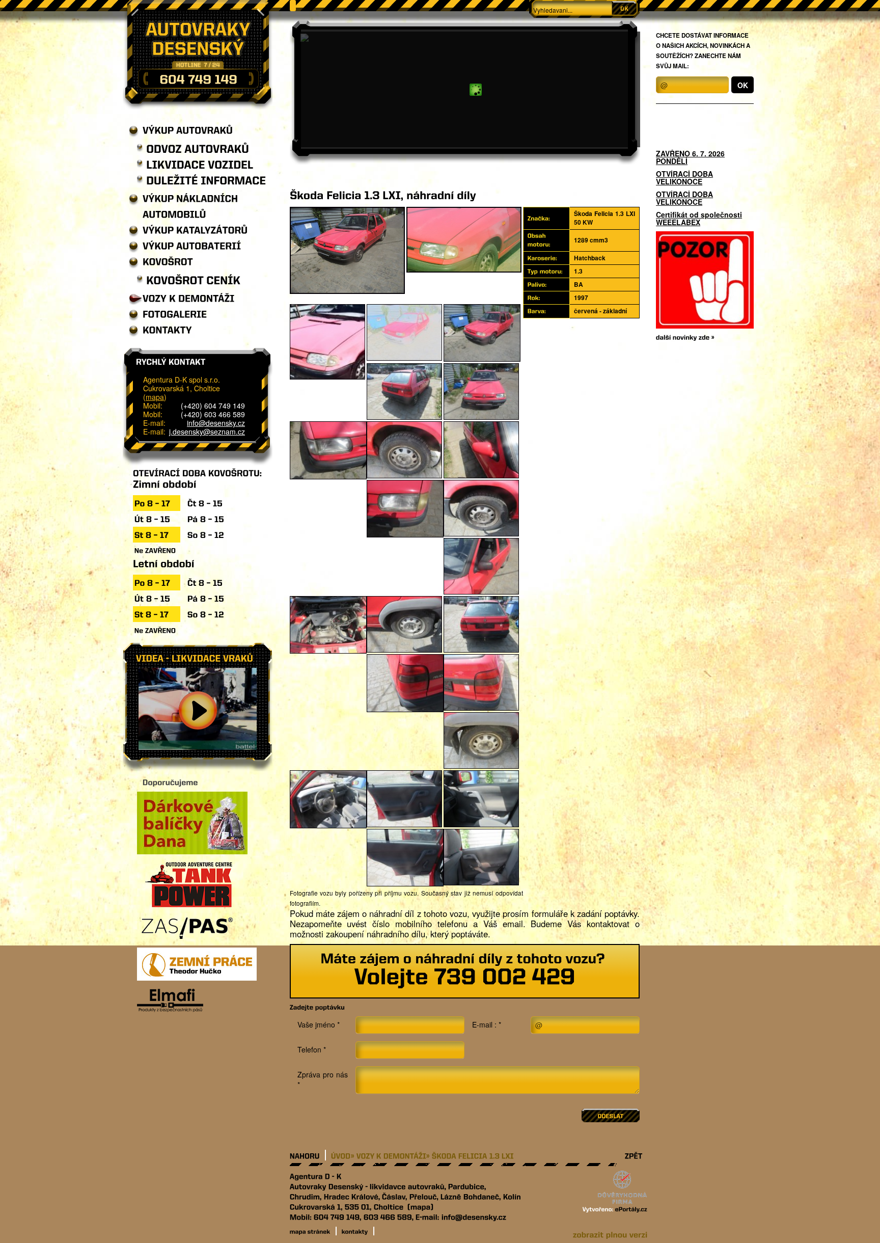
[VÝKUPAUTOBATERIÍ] (185, 246)
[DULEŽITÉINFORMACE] (201, 180)
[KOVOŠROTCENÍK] (188, 280)
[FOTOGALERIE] (168, 314)
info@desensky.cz (216, 423)
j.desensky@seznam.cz (207, 431)
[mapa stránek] (313, 1231)
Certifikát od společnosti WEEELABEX (699, 218)
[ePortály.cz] (631, 1208)
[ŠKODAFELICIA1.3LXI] (473, 1155)
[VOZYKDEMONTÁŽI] (182, 298)
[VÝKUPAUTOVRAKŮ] (181, 130)
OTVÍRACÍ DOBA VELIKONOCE (684, 177)
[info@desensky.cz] (474, 1216)
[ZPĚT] (634, 1155)
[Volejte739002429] (464, 975)
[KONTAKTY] (160, 330)
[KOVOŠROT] (161, 261)
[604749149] (198, 78)
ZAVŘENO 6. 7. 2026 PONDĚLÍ (690, 157)
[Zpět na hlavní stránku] (197, 55)
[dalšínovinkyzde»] (685, 337)
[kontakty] (358, 1231)
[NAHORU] (308, 1155)
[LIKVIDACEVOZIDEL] (195, 164)
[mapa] (420, 1206)
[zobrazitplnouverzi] (610, 1233)
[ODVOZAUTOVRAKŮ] (193, 148)
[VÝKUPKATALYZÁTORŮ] (188, 230)
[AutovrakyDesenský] (327, 1185)
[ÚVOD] (341, 1155)
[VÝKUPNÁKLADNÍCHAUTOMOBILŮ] (201, 206)
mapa (155, 397)
